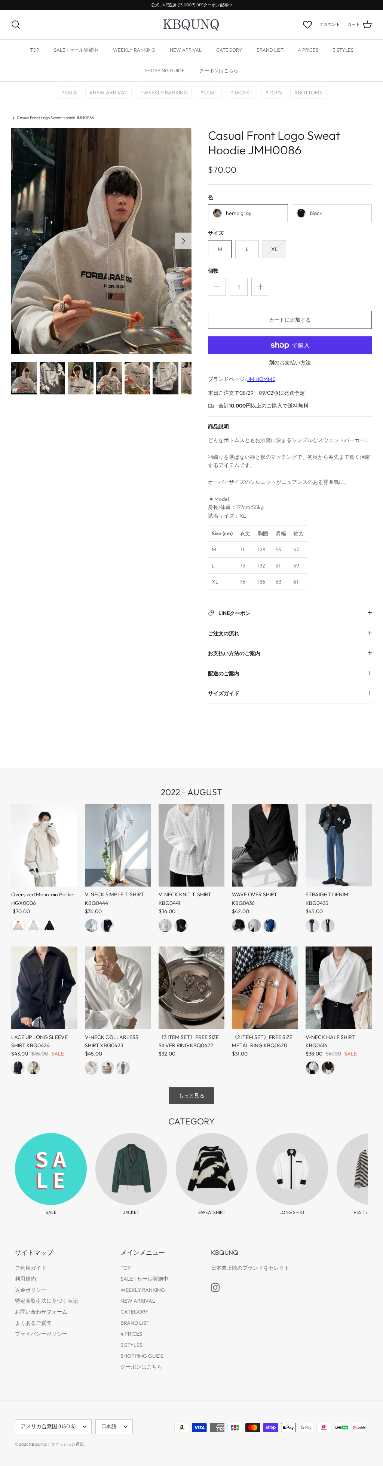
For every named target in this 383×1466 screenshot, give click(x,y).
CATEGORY (229, 50)
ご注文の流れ (223, 633)
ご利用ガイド (30, 1267)
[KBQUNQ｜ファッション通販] (192, 25)
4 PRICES (308, 50)
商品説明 (218, 426)
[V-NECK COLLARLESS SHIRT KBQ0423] (118, 987)
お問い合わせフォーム (41, 1311)
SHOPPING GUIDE (165, 70)
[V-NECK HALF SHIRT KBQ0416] (339, 987)
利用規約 (25, 1278)
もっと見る (191, 1095)
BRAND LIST (270, 50)
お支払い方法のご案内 (234, 653)
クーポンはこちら (218, 70)
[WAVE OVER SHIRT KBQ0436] (265, 845)
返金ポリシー (30, 1290)
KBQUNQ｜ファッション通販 (56, 1444)
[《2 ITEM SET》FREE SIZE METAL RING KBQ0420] (265, 987)
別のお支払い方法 (290, 363)
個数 (213, 270)
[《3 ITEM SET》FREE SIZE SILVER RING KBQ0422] (192, 987)
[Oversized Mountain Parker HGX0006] (44, 845)
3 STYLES (343, 50)
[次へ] (183, 241)
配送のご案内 (223, 673)
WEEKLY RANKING (134, 50)
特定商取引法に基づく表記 (46, 1300)
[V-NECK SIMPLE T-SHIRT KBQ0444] (118, 845)
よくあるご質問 (33, 1323)
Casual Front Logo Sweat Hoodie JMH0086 (55, 117)
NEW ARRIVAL (186, 50)
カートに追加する (290, 319)
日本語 (109, 1426)
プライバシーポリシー (41, 1333)
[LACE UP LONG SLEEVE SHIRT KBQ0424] (44, 987)
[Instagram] (215, 1287)
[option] (101, 241)
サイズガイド (223, 693)
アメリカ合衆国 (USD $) (48, 1426)
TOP (34, 50)
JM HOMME (261, 379)
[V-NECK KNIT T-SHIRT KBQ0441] (192, 845)
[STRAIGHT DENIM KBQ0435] (339, 845)
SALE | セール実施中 (76, 50)
